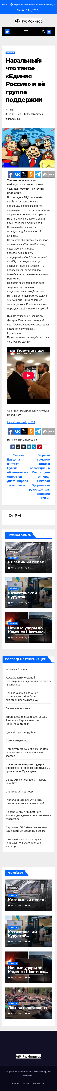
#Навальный (13, 119)
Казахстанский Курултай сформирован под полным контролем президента (28, 681)
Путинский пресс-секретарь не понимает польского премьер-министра (24, 842)
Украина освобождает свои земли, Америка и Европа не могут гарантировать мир (26, 720)
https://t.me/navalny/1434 (21, 422)
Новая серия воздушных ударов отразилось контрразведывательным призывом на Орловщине (28, 768)
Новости (10, 53)
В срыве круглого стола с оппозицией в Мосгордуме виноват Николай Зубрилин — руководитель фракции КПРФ (39, 477)
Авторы (26, 1083)
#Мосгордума (35, 114)
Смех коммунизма (17, 740)
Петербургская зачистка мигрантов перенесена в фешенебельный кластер (27, 752)
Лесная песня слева (18, 708)
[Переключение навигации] (26, 31)
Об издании (38, 1083)
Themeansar (28, 1076)
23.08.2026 (17, 1013)
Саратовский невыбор (19, 791)
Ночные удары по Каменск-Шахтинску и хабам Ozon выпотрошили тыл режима (22, 696)
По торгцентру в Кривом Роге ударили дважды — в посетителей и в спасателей (28, 815)
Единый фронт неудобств (21, 732)
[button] (43, 31)
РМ (11, 110)
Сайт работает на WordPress (18, 1071)
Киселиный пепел (26, 562)
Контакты (16, 1083)
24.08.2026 (17, 905)
